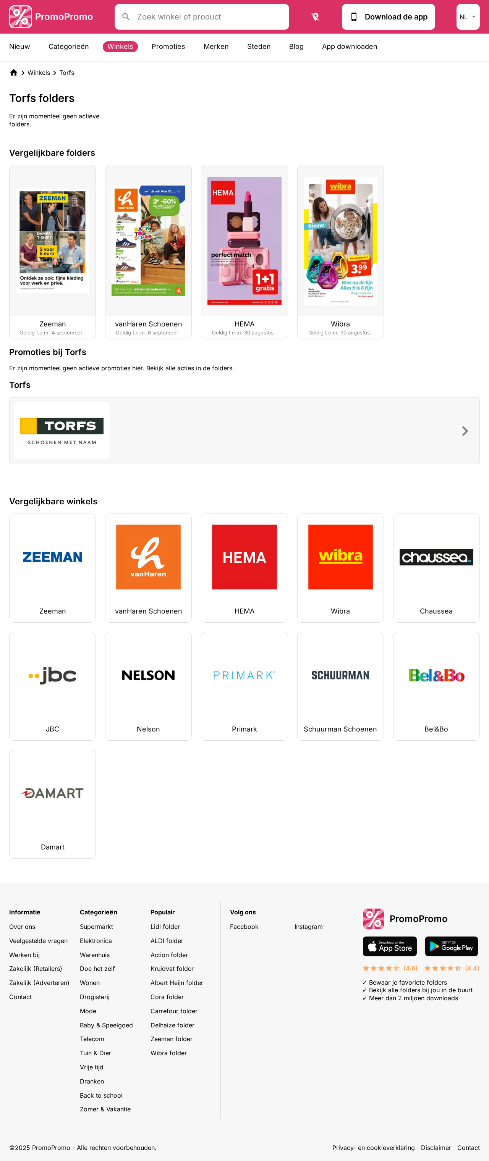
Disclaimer (436, 1147)
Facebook (244, 926)
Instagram (309, 926)
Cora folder (167, 997)
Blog (296, 46)
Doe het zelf (97, 968)
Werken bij (24, 955)
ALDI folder (167, 941)
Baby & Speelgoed (106, 1025)
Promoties (168, 46)
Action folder (169, 955)
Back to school (101, 1095)
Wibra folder (169, 1053)
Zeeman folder (172, 1039)
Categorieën (69, 46)
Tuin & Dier (95, 1053)
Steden (259, 46)
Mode (88, 1011)
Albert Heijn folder (177, 983)
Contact (20, 997)
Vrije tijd (92, 1067)
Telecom (92, 1039)
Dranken (92, 1081)
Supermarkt (96, 926)
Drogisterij (95, 997)
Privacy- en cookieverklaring (373, 1147)
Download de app (396, 16)
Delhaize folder (172, 1025)
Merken (216, 46)
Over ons (22, 926)
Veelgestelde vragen (38, 941)
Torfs (66, 72)
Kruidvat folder (172, 968)
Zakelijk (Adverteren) (39, 983)
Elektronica (96, 941)
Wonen (90, 983)
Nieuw (19, 46)
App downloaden (349, 46)
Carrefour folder (174, 1011)
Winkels (120, 46)
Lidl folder (165, 926)
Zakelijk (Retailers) (35, 968)
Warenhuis (95, 955)
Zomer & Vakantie (105, 1109)
